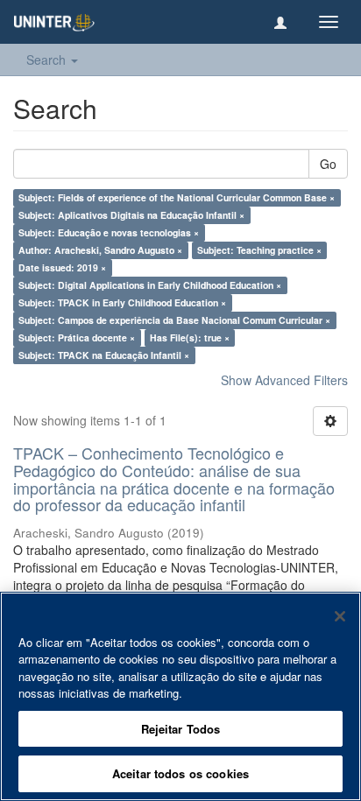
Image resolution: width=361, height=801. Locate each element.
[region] (180, 696)
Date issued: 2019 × (62, 267)
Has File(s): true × (190, 337)
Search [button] (47, 59)
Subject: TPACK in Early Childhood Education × (122, 302)
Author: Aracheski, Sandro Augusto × (100, 249)
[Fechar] (340, 616)
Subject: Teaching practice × (259, 249)
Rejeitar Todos (181, 728)
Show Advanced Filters (284, 380)
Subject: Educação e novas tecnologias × (108, 232)
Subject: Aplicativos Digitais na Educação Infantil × (131, 214)
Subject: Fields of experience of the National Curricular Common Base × (176, 197)
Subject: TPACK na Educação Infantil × (103, 355)
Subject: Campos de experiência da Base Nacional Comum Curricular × (174, 320)
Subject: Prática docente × (76, 337)
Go (328, 163)
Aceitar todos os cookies (180, 773)
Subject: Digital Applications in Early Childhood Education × (149, 285)
